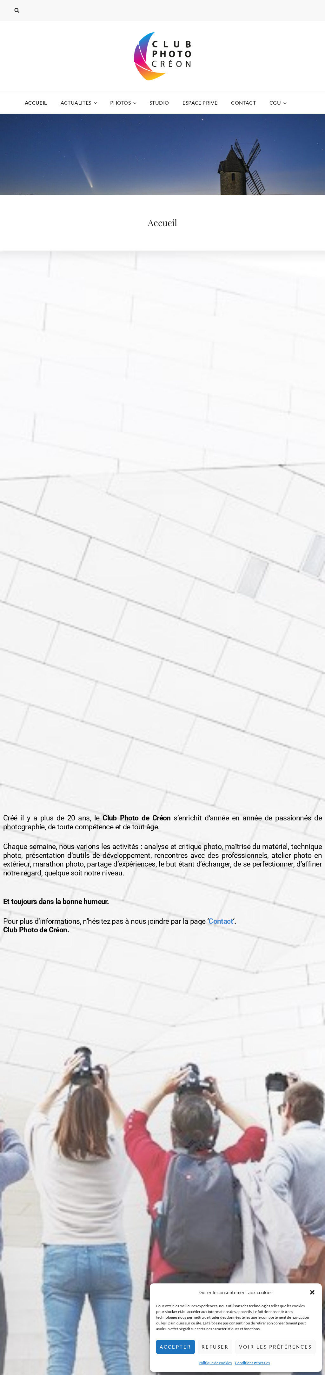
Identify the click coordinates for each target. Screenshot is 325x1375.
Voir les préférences (275, 1347)
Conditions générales (252, 1362)
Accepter (175, 1347)
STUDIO (159, 103)
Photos (120, 103)
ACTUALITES (76, 103)
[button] (312, 1292)
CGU (275, 103)
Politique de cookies (215, 1362)
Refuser (215, 1347)
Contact (221, 921)
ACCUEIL (36, 103)
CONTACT (243, 103)
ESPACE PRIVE (199, 103)
